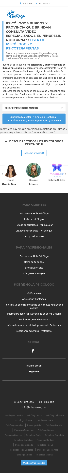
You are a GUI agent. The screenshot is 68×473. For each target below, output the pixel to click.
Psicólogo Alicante (23, 420)
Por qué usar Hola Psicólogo (34, 213)
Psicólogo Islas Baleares (21, 450)
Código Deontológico (34, 273)
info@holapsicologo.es (34, 407)
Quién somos (34, 293)
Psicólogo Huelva (45, 445)
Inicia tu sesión (34, 365)
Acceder (27, 3)
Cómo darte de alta (34, 262)
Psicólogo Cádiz (33, 435)
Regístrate (43, 3)
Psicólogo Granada (24, 445)
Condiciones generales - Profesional (34, 331)
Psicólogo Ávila (34, 425)
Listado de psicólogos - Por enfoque (34, 230)
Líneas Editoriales (34, 267)
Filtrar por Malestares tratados (21, 107)
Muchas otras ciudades (34, 463)
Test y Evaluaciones (34, 236)
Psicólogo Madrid (24, 455)
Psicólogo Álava (34, 415)
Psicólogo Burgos (46, 430)
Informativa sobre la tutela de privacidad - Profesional (34, 325)
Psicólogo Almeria (44, 420)
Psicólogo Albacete (55, 415)
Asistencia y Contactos (34, 299)
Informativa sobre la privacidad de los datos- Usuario (34, 313)
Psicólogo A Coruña (13, 415)
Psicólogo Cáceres (13, 435)
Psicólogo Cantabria (54, 435)
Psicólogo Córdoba (45, 440)
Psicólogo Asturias (14, 425)
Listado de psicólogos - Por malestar (34, 225)
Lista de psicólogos (34, 219)
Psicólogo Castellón (23, 440)
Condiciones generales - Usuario (34, 319)
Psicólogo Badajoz (54, 425)
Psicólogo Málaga (44, 455)
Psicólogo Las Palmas (47, 450)
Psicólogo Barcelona (24, 430)
